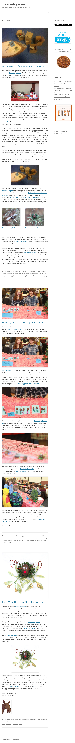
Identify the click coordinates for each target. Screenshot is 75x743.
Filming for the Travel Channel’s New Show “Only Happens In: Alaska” (63, 84)
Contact (41, 13)
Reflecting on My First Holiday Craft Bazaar (22, 322)
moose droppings (7, 540)
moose (37, 273)
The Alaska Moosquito (9, 370)
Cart (50, 13)
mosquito (25, 276)
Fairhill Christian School (15, 329)
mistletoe (32, 273)
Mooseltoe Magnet (20, 471)
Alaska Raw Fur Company (20, 241)
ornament (38, 276)
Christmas (37, 271)
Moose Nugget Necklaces (31, 197)
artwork (32, 271)
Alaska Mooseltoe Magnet (13, 686)
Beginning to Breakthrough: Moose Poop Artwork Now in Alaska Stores (62, 97)
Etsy (12, 122)
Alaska (27, 271)
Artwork (4, 13)
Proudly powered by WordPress (10, 739)
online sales (31, 276)
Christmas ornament (12, 273)
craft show (22, 273)
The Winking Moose (13, 4)
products (36, 686)
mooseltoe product (34, 622)
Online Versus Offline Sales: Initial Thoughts (23, 66)
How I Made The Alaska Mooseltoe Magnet (22, 602)
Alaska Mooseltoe (20, 606)
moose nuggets (10, 276)
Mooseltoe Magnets (14, 197)
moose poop (18, 276)
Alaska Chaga (15, 13)
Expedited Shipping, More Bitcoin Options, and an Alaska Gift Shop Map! (63, 90)
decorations (28, 538)
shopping (44, 276)
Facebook (5, 122)
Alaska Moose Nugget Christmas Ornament (26, 384)
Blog (25, 13)
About (32, 13)
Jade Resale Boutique (30, 252)
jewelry (27, 273)
